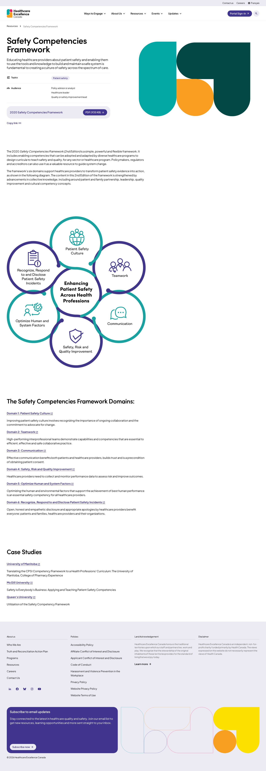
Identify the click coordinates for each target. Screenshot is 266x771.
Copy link (12, 123)
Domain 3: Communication (25, 450)
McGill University (18, 582)
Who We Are (14, 644)
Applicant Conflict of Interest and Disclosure (96, 658)
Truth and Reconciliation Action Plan (27, 651)
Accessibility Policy (82, 644)
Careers (240, 3)
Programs (12, 658)
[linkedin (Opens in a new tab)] (10, 689)
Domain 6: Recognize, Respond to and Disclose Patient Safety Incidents (54, 502)
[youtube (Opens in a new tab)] (39, 689)
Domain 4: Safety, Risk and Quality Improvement (39, 469)
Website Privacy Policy (84, 688)
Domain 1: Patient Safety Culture (28, 413)
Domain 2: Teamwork (21, 432)
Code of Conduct (81, 664)
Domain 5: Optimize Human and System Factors (39, 483)
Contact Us (13, 677)
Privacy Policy (79, 682)
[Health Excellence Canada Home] (18, 13)
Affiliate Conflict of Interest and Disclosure (95, 651)
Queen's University (19, 597)
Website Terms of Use (83, 695)
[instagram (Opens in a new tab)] (32, 689)
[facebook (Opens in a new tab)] (17, 689)
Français (255, 3)
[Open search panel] (256, 13)
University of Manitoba (22, 564)
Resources (13, 664)
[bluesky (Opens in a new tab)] (25, 689)
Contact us (227, 3)
